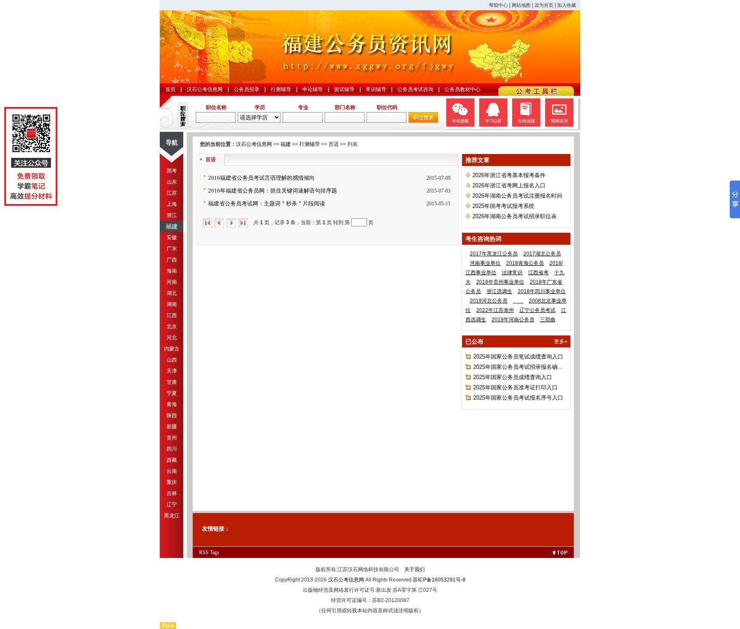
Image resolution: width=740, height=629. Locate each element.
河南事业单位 (485, 263)
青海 (172, 404)
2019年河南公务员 (513, 320)
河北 (172, 338)
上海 (172, 204)
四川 (172, 449)
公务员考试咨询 (415, 89)
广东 (172, 249)
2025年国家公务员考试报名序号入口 (518, 398)
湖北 (172, 293)
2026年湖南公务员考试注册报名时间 (517, 196)
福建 (172, 226)
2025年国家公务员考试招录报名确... (518, 367)
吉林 (172, 493)
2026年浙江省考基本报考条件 (509, 175)
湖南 (172, 304)
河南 (172, 282)
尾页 (243, 223)
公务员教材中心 (462, 89)
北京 (172, 326)
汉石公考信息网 (205, 89)
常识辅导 (376, 89)
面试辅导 (344, 89)
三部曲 (547, 320)
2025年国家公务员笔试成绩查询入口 (518, 356)
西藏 (172, 460)
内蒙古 (171, 349)
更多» (560, 341)
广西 (172, 260)
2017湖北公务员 (542, 254)
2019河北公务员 (488, 301)
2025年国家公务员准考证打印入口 (515, 387)
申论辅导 (312, 89)
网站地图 (521, 5)
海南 (172, 271)
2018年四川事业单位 (542, 291)
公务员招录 (247, 89)
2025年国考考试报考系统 (503, 206)
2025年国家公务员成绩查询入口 (512, 377)
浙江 (172, 215)
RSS (204, 552)
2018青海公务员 (525, 263)
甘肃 (172, 382)
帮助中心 (498, 5)
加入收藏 (566, 5)
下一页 (231, 223)
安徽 (172, 237)
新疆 (172, 427)
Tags (214, 552)
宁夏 (172, 393)
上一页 (219, 223)
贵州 (172, 438)
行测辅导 (281, 89)
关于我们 (414, 570)
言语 (333, 144)
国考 (172, 171)
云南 (172, 471)
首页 (170, 89)
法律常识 (512, 273)
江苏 (172, 193)
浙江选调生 (499, 291)
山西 (172, 360)
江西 (172, 315)
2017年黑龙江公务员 (494, 254)
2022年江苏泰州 (495, 310)
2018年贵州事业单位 (500, 282)
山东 (172, 182)
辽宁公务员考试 (537, 310)
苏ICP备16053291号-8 (439, 580)
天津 (172, 371)
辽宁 (172, 504)
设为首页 (543, 5)
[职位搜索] (423, 121)
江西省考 (538, 273)
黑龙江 (171, 516)
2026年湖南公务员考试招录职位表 (514, 216)
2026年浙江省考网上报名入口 (509, 185)
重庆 (172, 482)
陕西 (172, 415)
